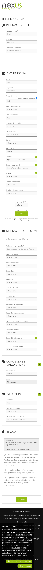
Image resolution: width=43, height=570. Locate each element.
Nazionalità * (10, 148)
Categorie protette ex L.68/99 (17, 321)
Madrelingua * (11, 370)
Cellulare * (9, 157)
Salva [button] (22, 500)
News (18, 522)
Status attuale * (11, 271)
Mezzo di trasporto (13, 182)
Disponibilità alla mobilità (15, 313)
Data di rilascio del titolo (15, 416)
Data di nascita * (11, 131)
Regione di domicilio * (14, 106)
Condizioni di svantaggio (15, 346)
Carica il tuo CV (21, 210)
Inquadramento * (12, 296)
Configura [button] (13, 561)
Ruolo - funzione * (12, 254)
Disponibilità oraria (12, 330)
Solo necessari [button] (25, 566)
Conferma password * (14, 48)
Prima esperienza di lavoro (18, 239)
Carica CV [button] (22, 214)
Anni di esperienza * (13, 263)
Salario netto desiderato (14, 190)
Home (5, 515)
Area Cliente (13, 515)
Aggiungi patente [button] (36, 173)
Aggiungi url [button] (36, 165)
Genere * (9, 140)
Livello (8, 379)
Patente (8, 173)
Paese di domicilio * (13, 96)
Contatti (24, 522)
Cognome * (10, 87)
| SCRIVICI (26, 512)
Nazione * (9, 400)
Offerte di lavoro (23, 515)
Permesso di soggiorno (14, 304)
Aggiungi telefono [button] (36, 157)
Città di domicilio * (12, 115)
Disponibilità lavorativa (14, 338)
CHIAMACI (18, 512)
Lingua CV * (21, 202)
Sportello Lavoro (33, 518)
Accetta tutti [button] (26, 561)
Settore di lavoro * (12, 288)
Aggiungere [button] (36, 338)
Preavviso (9, 279)
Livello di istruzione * (13, 408)
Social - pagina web (13, 165)
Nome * (8, 79)
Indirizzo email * (12, 31)
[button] (21, 61)
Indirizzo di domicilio (13, 123)
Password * (10, 39)
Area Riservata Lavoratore (18, 518)
